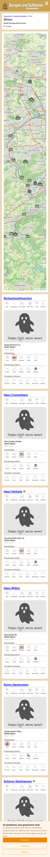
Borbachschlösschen (18, 298)
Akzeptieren (25, 840)
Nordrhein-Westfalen (20, 16)
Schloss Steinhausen (18, 781)
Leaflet (36, 289)
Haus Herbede (13, 491)
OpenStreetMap (43, 289)
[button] (8, 161)
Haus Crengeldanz (16, 394)
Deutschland (8, 16)
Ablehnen (25, 852)
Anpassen (25, 846)
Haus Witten (12, 588)
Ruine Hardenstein (16, 684)
